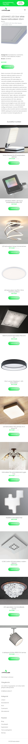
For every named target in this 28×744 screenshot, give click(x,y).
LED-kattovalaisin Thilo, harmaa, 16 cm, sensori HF (14, 427)
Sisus (2, 705)
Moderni (18, 56)
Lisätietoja (7, 66)
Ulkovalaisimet (5, 711)
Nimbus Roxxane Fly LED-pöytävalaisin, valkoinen (14, 156)
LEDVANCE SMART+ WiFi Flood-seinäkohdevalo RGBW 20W (14, 201)
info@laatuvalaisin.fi (6, 691)
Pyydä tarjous (20, 3)
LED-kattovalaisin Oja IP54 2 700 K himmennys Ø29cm (14, 291)
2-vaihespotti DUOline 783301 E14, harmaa (14, 652)
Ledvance (3, 56)
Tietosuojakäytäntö (6, 730)
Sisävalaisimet (12, 55)
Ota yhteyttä (4, 724)
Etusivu (3, 21)
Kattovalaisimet (11, 56)
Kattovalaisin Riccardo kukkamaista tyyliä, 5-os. (14, 473)
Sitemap (3, 733)
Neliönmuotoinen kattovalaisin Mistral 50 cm (14, 336)
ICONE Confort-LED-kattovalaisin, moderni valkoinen (14, 562)
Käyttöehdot (4, 727)
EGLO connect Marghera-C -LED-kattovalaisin (14, 382)
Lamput (3, 700)
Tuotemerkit (19, 55)
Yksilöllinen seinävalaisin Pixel (14, 517)
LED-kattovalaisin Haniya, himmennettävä (14, 246)
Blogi (2, 721)
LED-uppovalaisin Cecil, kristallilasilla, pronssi (14, 607)
